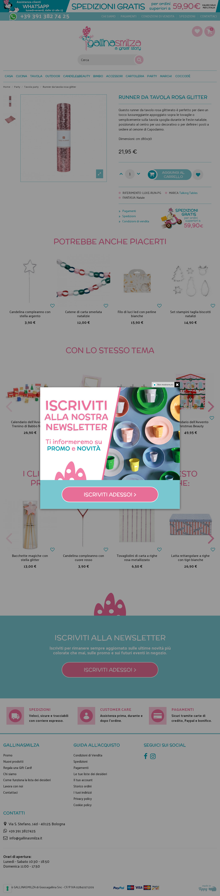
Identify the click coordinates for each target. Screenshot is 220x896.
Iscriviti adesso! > (110, 494)
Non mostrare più (165, 384)
